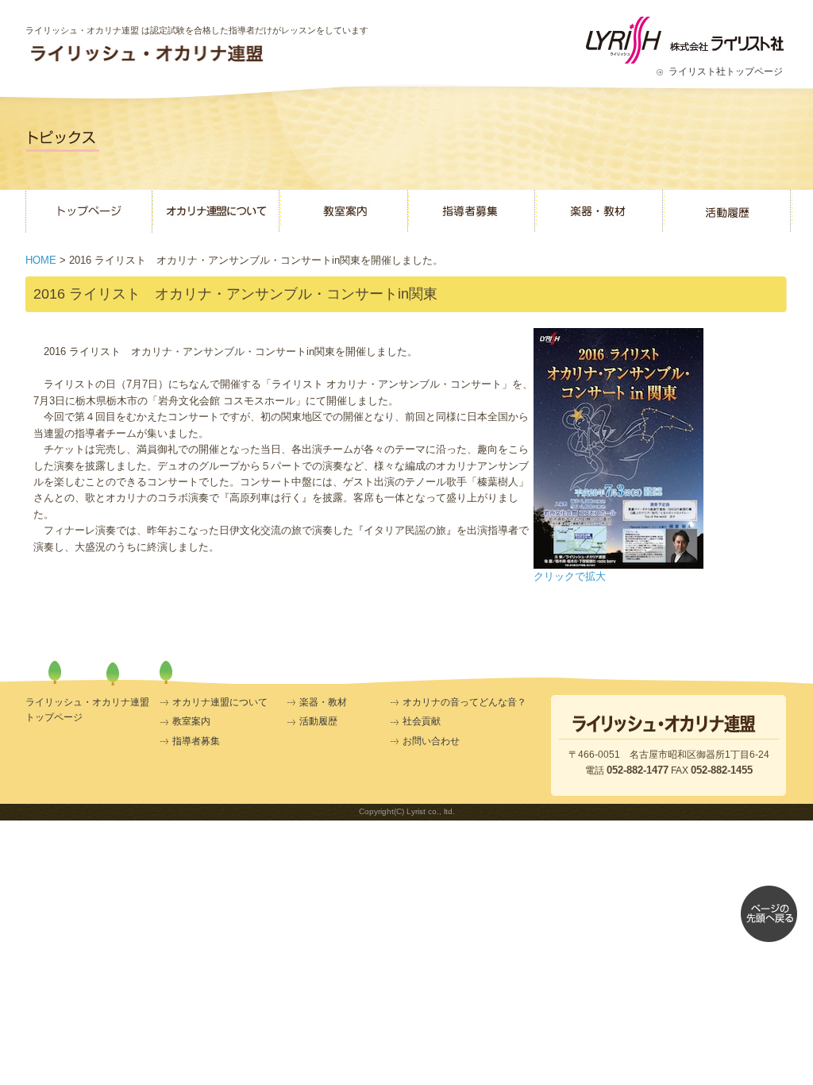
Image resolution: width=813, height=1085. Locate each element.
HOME (40, 260)
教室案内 (191, 721)
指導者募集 (196, 741)
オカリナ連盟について (220, 702)
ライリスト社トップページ (726, 71)
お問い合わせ (431, 741)
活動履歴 (318, 721)
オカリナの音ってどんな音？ (464, 702)
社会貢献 (422, 721)
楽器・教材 (323, 702)
